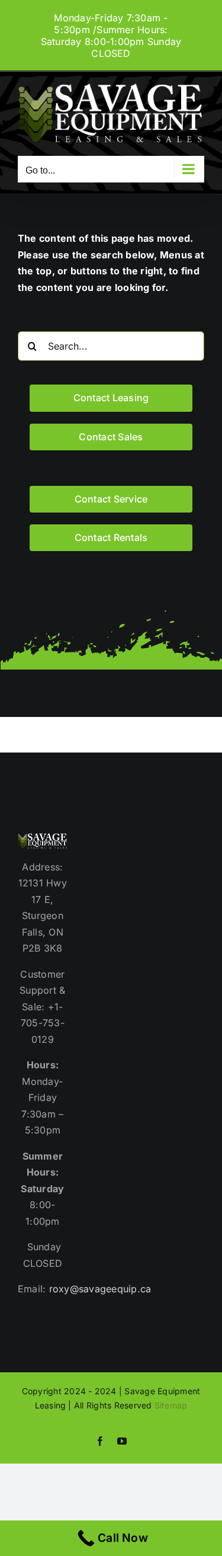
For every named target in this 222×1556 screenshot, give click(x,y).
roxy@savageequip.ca (100, 1289)
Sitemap (171, 1405)
